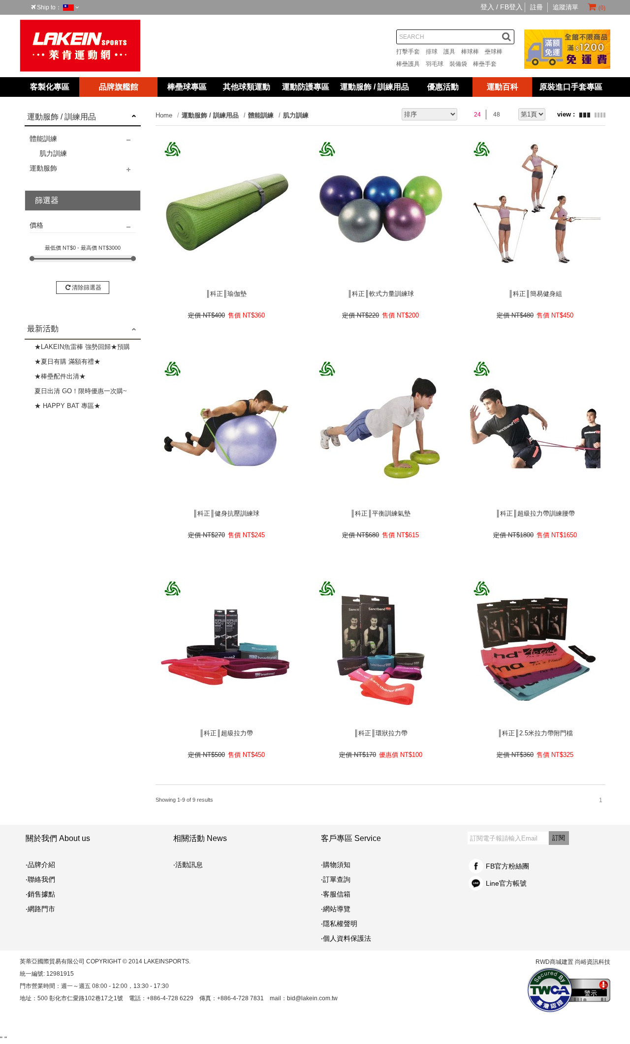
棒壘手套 (488, 63)
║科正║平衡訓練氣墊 (380, 513)
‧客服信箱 (339, 894)
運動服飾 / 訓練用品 (374, 87)
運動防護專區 (305, 87)
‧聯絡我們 (40, 879)
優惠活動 (443, 87)
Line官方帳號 (506, 883)
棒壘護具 (411, 63)
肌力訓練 (53, 153)
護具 (452, 51)
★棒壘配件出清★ (60, 376)
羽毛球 (437, 63)
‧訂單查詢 (335, 879)
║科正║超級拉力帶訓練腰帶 (535, 513)
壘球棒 (496, 51)
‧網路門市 (40, 909)
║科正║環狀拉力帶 (381, 733)
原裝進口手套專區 (570, 87)
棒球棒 (473, 51)
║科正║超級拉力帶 (226, 733)
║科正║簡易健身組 (535, 293)
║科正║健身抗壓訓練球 (226, 513)
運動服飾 (43, 168)
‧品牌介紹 (40, 865)
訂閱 (558, 837)
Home (164, 115)
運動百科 (502, 87)
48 (496, 114)
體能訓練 (43, 139)
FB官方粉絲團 (507, 866)
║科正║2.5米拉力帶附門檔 (535, 733)
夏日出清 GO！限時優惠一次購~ (80, 391)
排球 (434, 51)
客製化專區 (49, 87)
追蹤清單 (565, 7)
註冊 (536, 7)
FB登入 (511, 7)
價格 (36, 225)
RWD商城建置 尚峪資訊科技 (573, 961)
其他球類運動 (246, 87)
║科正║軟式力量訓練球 (380, 293)
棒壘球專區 (187, 87)
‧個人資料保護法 (346, 938)
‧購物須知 (335, 865)
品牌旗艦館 (118, 87)
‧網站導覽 (335, 909)
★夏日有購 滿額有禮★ (67, 361)
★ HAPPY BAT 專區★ (67, 405)
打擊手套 (411, 51)
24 (477, 114)
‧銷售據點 (40, 894)
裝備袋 (461, 63)
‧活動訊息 (188, 865)
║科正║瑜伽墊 (226, 293)
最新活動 (43, 328)
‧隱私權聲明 (339, 924)
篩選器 (47, 200)
